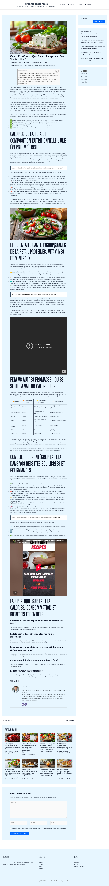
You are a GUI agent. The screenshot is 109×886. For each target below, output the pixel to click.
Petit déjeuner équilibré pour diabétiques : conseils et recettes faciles (64, 746)
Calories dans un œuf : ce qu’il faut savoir (47, 770)
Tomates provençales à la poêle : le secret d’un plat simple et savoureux (92, 35)
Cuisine (62, 4)
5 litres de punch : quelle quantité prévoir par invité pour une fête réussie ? (93, 47)
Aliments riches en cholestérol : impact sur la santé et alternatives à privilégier (29, 747)
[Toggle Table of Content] (56, 71)
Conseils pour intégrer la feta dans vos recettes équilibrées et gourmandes (38, 79)
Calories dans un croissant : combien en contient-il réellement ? (64, 772)
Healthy (88, 4)
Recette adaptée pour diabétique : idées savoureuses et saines (47, 745)
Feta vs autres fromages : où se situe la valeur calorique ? (34, 77)
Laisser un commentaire (16, 62)
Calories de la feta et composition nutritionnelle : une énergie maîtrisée (37, 74)
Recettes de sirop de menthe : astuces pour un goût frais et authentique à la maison (92, 41)
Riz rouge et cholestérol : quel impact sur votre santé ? (12, 746)
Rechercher (84, 18)
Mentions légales (79, 866)
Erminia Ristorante (36, 3)
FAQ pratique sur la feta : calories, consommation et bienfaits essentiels (37, 81)
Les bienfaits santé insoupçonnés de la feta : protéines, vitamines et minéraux (39, 75)
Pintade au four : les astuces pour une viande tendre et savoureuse (91, 53)
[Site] (25, 704)
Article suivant (70, 720)
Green (79, 4)
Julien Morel (26, 686)
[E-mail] (23, 704)
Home (76, 864)
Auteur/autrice (23, 83)
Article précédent (7, 720)
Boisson (71, 4)
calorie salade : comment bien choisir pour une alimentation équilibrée (12, 772)
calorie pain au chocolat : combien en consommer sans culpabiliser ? (29, 772)
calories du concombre (35, 486)
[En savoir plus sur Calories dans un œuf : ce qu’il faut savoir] (47, 763)
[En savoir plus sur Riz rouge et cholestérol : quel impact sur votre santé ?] (12, 737)
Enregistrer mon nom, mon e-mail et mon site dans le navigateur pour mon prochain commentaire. (39, 828)
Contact (76, 862)
